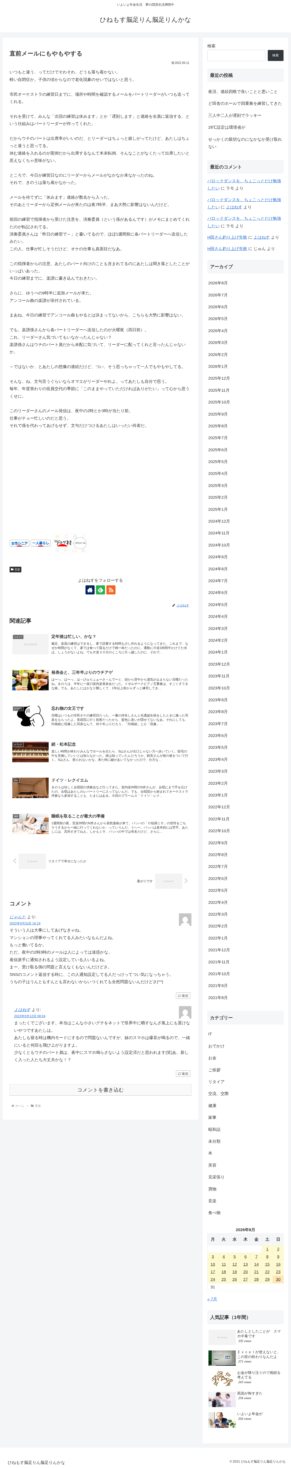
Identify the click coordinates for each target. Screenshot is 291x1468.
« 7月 (212, 1299)
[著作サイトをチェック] (90, 589)
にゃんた (18, 917)
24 (213, 1279)
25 (223, 1279)
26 (234, 1279)
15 (267, 1264)
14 (256, 1264)
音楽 (17, 569)
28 (256, 1279)
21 (256, 1272)
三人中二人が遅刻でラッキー (234, 115)
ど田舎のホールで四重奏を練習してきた (245, 103)
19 (234, 1272)
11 (224, 1264)
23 (278, 1272)
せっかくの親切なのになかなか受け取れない (245, 143)
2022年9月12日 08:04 (29, 1016)
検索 (211, 46)
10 (213, 1264)
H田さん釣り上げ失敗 (227, 237)
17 (213, 1272)
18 (223, 1272)
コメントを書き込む (100, 1090)
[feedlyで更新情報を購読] (100, 589)
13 (245, 1264)
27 (245, 1279)
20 (245, 1272)
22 (267, 1272)
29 (267, 1279)
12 (234, 1264)
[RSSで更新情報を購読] (110, 589)
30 (278, 1279)
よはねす (22, 1009)
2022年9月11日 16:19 (25, 923)
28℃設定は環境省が (226, 127)
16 (278, 1264)
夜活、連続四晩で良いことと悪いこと (243, 91)
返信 (185, 995)
